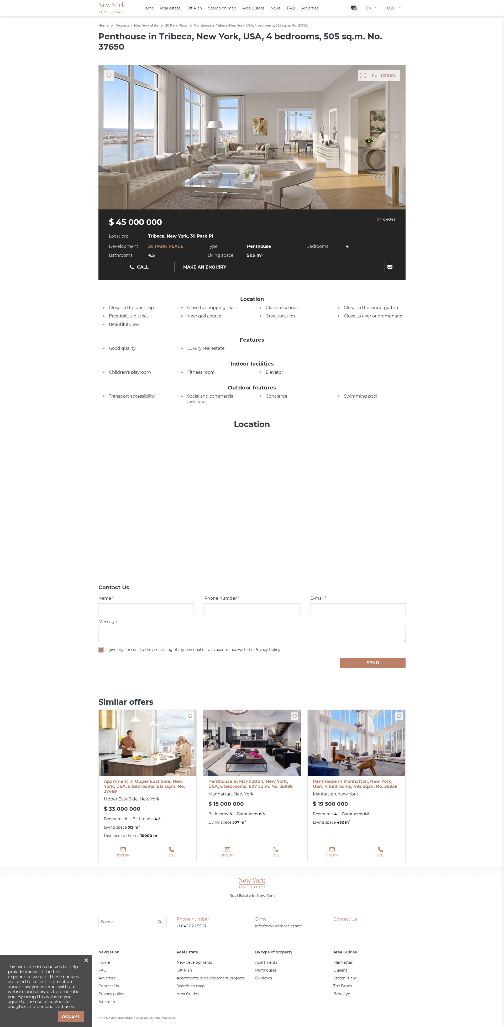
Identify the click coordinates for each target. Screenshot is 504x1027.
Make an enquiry (204, 267)
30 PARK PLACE (165, 246)
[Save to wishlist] (190, 716)
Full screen (383, 75)
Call (143, 267)
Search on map (190, 986)
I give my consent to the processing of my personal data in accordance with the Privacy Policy (193, 649)
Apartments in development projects (211, 978)
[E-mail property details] (390, 267)
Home (104, 962)
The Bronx (342, 986)
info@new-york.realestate (278, 926)
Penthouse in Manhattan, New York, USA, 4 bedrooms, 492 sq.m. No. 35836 (355, 784)
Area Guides (188, 994)
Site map (106, 1001)
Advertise (107, 978)
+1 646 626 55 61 (191, 926)
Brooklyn (341, 994)
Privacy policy (111, 994)
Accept (71, 1016)
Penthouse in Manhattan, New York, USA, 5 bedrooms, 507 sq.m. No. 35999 (250, 784)
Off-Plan (184, 970)
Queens (340, 970)
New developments (194, 962)
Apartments (266, 962)
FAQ (102, 970)
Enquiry (123, 855)
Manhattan (343, 962)
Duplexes (263, 978)
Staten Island (345, 978)
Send (373, 662)
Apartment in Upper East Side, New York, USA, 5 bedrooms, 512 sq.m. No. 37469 (144, 786)
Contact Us (108, 986)
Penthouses (266, 970)
